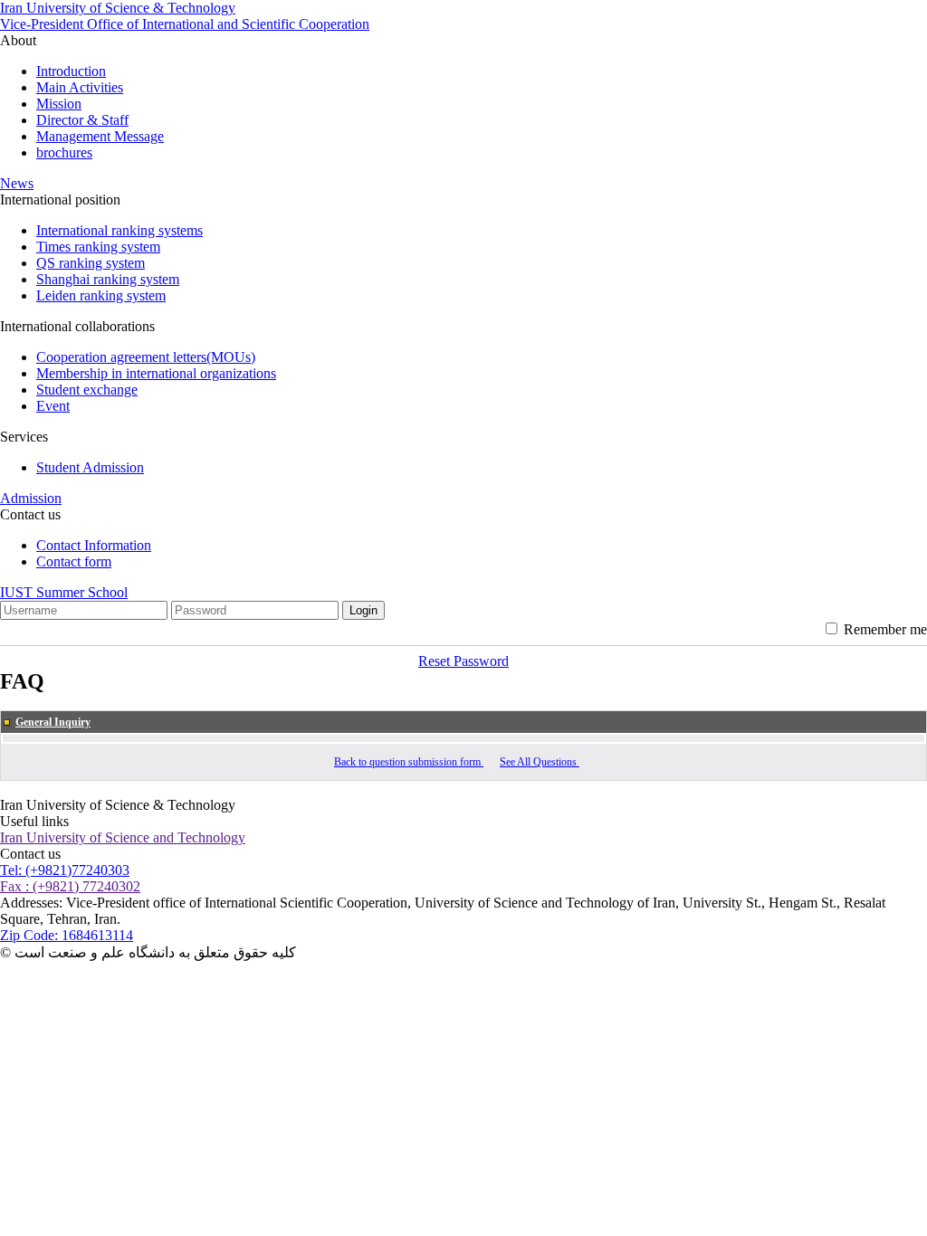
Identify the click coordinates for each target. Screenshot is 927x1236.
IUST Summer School (64, 592)
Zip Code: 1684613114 (66, 935)
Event (53, 406)
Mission (58, 103)
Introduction (71, 71)
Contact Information (93, 545)
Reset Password (463, 661)
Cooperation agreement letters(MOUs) (145, 357)
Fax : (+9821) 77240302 (70, 886)
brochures (64, 152)
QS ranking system (90, 263)
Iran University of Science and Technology (122, 837)
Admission (31, 498)
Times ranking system (98, 246)
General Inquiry (53, 722)
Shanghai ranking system (107, 279)
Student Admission (90, 467)
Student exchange (87, 389)
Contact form (73, 561)
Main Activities (79, 87)
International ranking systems (119, 230)
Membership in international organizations (156, 373)
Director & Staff (82, 120)
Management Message (100, 136)
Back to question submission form (408, 762)
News (16, 183)
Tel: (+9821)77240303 (64, 870)
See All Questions (539, 762)
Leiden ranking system (101, 295)
